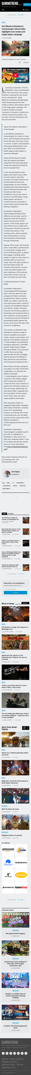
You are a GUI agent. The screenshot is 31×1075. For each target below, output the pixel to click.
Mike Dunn (16, 936)
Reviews (4, 806)
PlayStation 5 (7, 485)
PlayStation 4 (20, 483)
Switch (15, 485)
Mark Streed (16, 968)
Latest (4, 513)
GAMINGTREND (10, 1073)
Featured (10, 513)
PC (13, 483)
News (3, 22)
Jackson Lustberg (8, 521)
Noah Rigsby (7, 38)
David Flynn (6, 534)
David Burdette (7, 546)
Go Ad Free (20, 15)
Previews (5, 832)
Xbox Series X (6, 488)
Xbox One (22, 485)
